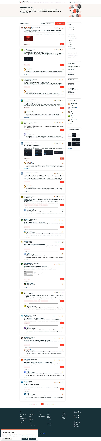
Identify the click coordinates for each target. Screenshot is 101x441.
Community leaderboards (45, 218)
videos (51, 222)
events (45, 219)
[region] (19, 434)
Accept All (32, 438)
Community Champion (59, 218)
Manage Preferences (7, 438)
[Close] (36, 431)
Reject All (25, 438)
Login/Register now (45, 226)
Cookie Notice (24, 434)
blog (48, 222)
